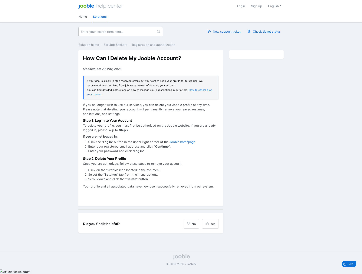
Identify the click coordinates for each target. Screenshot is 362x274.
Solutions (100, 16)
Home (82, 16)
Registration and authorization (153, 45)
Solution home (89, 45)
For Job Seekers (115, 45)
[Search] (158, 31)
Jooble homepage (182, 142)
